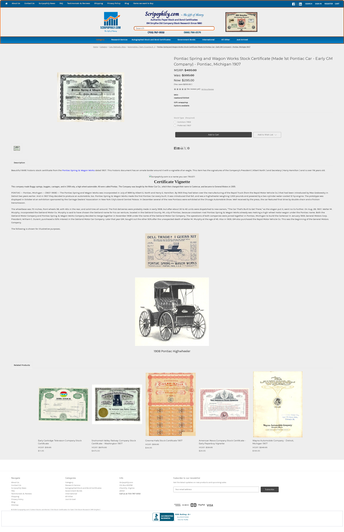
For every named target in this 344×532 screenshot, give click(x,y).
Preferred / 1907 (184, 125)
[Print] (181, 148)
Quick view (63, 402)
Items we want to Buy (143, 3)
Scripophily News (47, 3)
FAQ (61, 3)
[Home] (6, 3)
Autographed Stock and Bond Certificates (151, 39)
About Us (16, 3)
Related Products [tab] (22, 365)
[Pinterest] (188, 148)
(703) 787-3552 (156, 32)
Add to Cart (63, 407)
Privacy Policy (113, 3)
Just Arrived (242, 39)
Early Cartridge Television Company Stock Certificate (60, 442)
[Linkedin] (300, 4)
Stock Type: (184, 118)
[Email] (178, 148)
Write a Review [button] (207, 89)
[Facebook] (293, 4)
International (208, 39)
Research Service (119, 39)
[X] (297, 4)
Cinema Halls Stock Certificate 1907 (163, 440)
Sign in (318, 4)
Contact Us (29, 3)
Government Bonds (186, 39)
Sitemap (15, 505)
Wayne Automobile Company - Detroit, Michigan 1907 (273, 442)
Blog (127, 3)
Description (19, 162)
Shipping (98, 3)
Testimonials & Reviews (78, 3)
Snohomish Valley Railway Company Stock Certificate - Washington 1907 (114, 442)
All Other (225, 39)
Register (329, 4)
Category (100, 39)
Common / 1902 (184, 122)
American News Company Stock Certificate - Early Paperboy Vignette (222, 442)
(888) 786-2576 (192, 32)
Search (308, 4)
